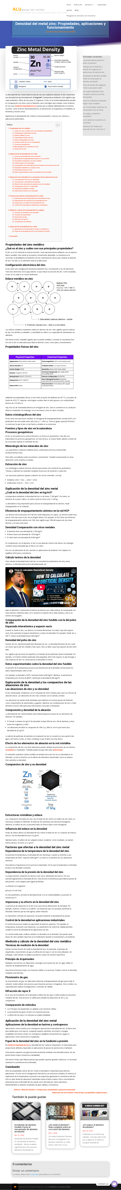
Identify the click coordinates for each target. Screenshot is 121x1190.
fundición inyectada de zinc (26, 106)
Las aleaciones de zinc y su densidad (27, 179)
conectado (34, 1174)
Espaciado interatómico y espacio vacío (27, 167)
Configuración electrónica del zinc (25, 133)
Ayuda (69, 10)
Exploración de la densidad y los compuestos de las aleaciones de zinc (34, 177)
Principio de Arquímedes (23, 215)
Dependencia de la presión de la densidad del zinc (31, 200)
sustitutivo (10, 750)
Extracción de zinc (20, 149)
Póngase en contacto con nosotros (81, 16)
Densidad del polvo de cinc (23, 170)
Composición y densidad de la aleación (27, 182)
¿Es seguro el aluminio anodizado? (93, 1126)
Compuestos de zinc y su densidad (26, 186)
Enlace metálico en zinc (22, 135)
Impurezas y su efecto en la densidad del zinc (29, 203)
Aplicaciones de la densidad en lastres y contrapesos (32, 229)
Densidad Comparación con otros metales (28, 161)
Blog (76, 10)
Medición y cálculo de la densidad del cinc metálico (27, 210)
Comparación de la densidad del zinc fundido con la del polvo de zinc (37, 165)
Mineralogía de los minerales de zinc (26, 146)
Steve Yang (53, 32)
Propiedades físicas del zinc (24, 137)
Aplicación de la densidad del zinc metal (23, 226)
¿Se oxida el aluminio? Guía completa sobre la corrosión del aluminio (93, 94)
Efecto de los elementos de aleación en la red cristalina (32, 184)
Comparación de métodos (23, 221)
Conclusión (14, 236)
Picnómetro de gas (21, 217)
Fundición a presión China (59, 1187)
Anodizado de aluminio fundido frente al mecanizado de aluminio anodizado (95, 79)
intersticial (58, 750)
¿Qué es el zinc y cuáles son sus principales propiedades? (34, 131)
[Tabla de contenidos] (56, 125)
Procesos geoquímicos (22, 144)
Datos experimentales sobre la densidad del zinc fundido (33, 172)
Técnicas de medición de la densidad (27, 212)
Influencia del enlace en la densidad (26, 191)
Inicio (69, 5)
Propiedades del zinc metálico (20, 128)
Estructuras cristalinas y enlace (24, 188)
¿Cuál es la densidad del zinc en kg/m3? (28, 156)
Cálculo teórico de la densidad (24, 163)
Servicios (88, 5)
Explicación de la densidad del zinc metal (23, 154)
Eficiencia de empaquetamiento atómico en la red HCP (32, 158)
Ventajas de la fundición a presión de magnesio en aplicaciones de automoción (93, 69)
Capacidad (101, 5)
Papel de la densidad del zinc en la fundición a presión (32, 231)
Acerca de (78, 5)
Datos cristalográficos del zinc (24, 140)
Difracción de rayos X (21, 219)
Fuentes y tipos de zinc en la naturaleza (27, 142)
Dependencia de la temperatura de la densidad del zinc (32, 198)
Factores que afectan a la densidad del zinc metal (26, 196)
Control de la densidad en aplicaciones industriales (31, 205)
